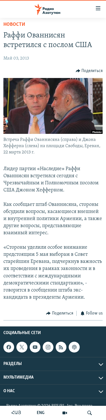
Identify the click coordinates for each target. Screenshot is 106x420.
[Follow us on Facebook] (8, 347)
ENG (40, 413)
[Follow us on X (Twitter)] (21, 347)
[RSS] (61, 347)
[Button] (89, 71)
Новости (14, 24)
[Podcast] (74, 347)
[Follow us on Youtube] (35, 347)
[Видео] (64, 413)
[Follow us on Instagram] (48, 347)
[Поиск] (89, 413)
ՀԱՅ (16, 413)
